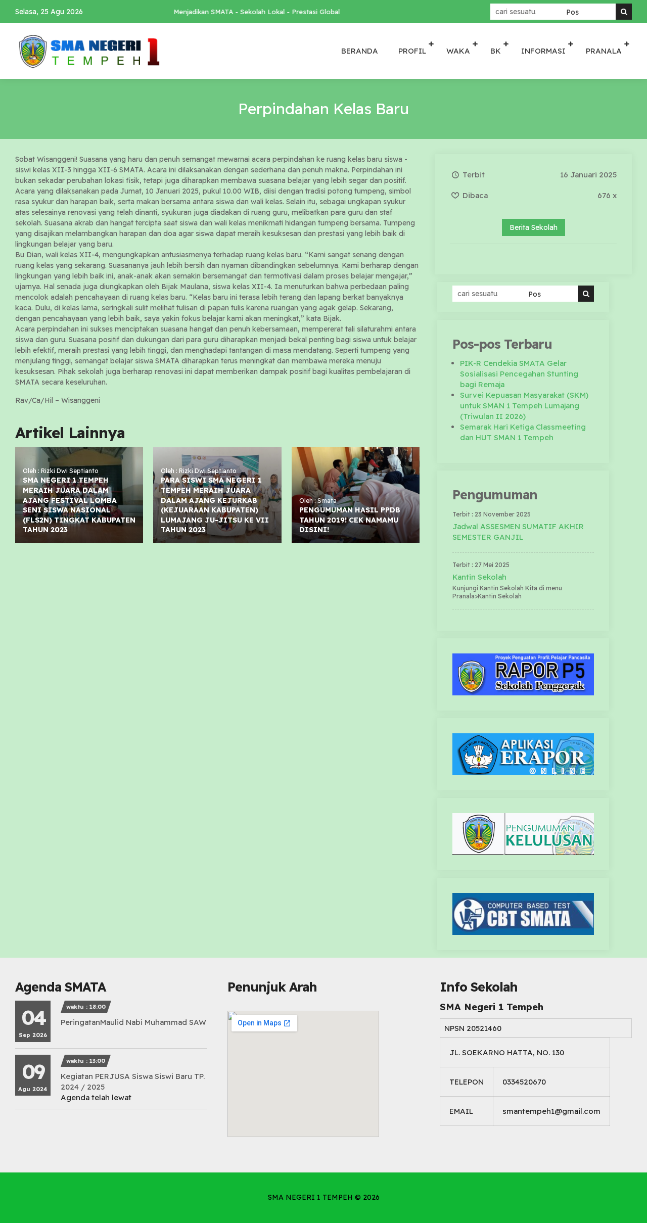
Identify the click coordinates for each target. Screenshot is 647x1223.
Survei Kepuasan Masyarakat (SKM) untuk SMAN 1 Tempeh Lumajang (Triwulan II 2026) (524, 405)
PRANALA (604, 51)
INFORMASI (543, 51)
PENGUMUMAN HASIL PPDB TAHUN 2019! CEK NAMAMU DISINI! (349, 519)
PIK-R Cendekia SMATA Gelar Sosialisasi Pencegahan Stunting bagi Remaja (519, 373)
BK (495, 51)
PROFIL (412, 51)
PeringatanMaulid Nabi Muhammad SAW (133, 1022)
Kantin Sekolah (479, 577)
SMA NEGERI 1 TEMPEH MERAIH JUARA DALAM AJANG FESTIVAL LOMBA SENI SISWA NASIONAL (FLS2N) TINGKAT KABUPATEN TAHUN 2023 (79, 505)
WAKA (458, 51)
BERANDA (359, 51)
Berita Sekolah (534, 227)
